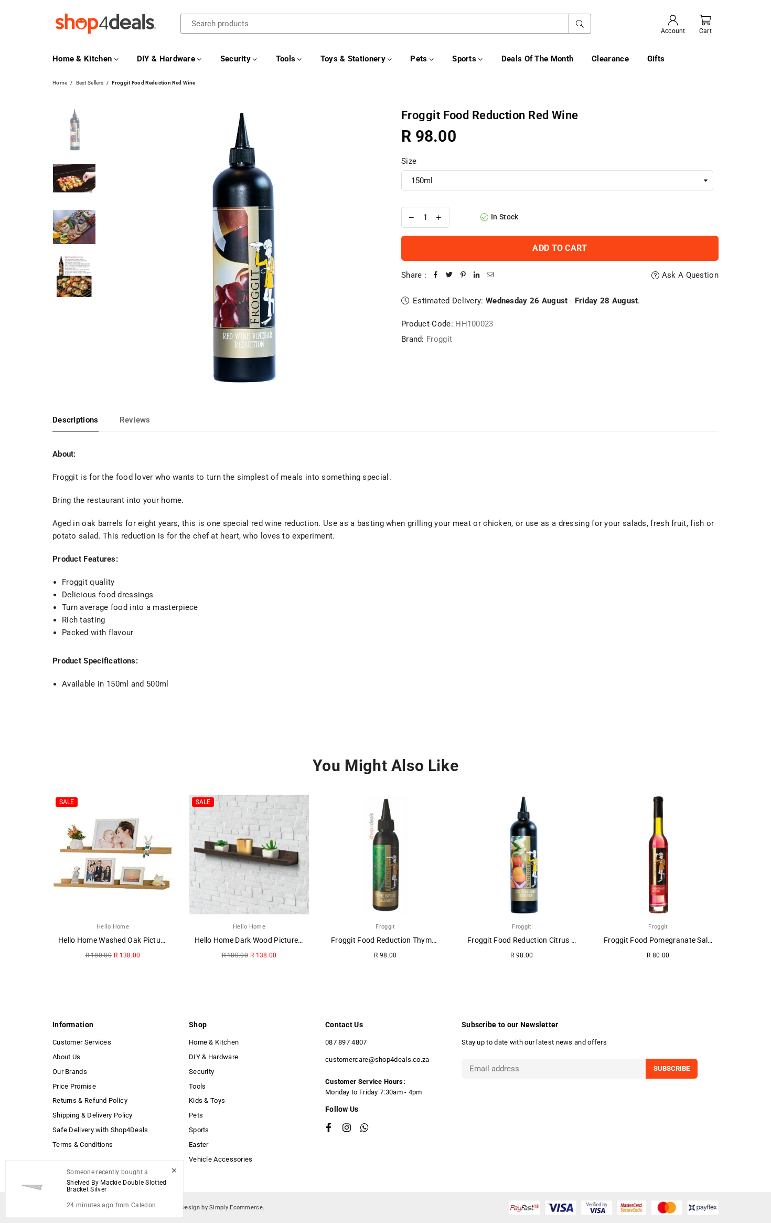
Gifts (656, 59)
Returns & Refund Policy (89, 1100)
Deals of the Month (537, 59)
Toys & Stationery (354, 59)
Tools (287, 59)
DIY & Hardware (167, 59)
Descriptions (75, 420)
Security (236, 59)
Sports (465, 59)
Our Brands (69, 1072)
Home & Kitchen (83, 59)
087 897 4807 (346, 1042)
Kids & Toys (207, 1100)
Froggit (439, 339)
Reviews (135, 420)
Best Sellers (90, 83)
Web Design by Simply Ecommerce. (215, 1207)
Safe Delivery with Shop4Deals (100, 1130)
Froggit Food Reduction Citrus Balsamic (534, 940)
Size (408, 161)
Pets (420, 59)
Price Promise (74, 1086)
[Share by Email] (490, 275)
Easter (199, 1144)
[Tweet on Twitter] (449, 275)
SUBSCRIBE (672, 1068)
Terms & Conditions (82, 1144)
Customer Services (81, 1042)
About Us (66, 1057)
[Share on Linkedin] (477, 275)
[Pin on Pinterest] (463, 275)
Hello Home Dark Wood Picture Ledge (257, 940)
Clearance (610, 59)
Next (368, 246)
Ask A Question (689, 275)
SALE (66, 802)
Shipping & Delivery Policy (92, 1115)
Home (59, 83)
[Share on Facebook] (436, 275)
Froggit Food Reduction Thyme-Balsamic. (401, 940)
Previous (110, 246)
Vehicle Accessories (221, 1159)
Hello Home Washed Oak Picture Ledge (124, 940)
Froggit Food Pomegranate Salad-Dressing (676, 940)
